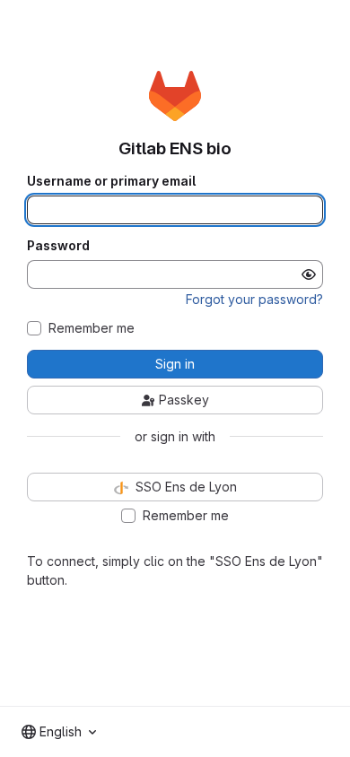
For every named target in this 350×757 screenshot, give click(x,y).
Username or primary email (111, 181)
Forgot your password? (254, 299)
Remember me (91, 328)
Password (58, 246)
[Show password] (308, 274)
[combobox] (58, 732)
